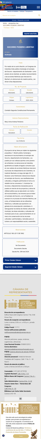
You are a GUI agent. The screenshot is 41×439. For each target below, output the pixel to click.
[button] (39, 15)
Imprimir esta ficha (30, 33)
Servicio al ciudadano (13, 11)
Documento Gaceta (20, 248)
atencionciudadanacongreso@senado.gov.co (19, 349)
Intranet (14, 20)
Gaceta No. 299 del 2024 (20, 251)
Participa (22, 11)
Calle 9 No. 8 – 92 (10, 389)
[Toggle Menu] (38, 7)
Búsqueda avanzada (23, 20)
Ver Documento (21, 245)
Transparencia (29, 11)
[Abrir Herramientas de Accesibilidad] (3, 435)
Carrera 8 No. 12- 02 (25, 381)
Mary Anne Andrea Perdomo (14, 122)
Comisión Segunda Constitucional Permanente (20, 110)
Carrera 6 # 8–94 (10, 394)
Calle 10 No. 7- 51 (23, 374)
